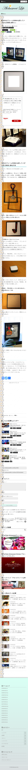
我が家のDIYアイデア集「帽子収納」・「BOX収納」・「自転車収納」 (18, 459)
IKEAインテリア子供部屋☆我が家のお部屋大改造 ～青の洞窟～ (8, 520)
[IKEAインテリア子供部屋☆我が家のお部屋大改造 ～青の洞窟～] (5, 443)
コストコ (3, 738)
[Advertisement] (14, 398)
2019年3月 (4, 690)
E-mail (4, 496)
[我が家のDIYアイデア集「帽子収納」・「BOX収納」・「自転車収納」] (5, 459)
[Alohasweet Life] (14, 6)
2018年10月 (4, 695)
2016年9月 (4, 708)
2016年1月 (4, 715)
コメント (12, 415)
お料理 (3, 735)
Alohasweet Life (15, 767)
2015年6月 (4, 717)
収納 (11, 461)
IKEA (7, 27)
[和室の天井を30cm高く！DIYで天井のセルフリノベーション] (5, 427)
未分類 (3, 746)
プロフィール (4, 757)
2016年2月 (4, 713)
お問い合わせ (4, 754)
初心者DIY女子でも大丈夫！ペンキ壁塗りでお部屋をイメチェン (20, 520)
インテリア (11, 27)
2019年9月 (4, 688)
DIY (4, 27)
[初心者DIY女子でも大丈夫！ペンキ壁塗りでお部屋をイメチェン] (5, 451)
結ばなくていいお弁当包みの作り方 (17, 654)
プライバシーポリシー (6, 759)
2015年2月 (4, 719)
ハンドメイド (9, 437)
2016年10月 (4, 706)
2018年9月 (4, 697)
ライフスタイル (5, 743)
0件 (16, 415)
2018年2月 (4, 699)
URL (4, 500)
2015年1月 (4, 722)
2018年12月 (4, 692)
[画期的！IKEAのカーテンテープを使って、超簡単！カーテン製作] (5, 434)
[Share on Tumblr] (10, 32)
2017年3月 (4, 704)
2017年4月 (4, 701)
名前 (3, 492)
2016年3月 (4, 710)
